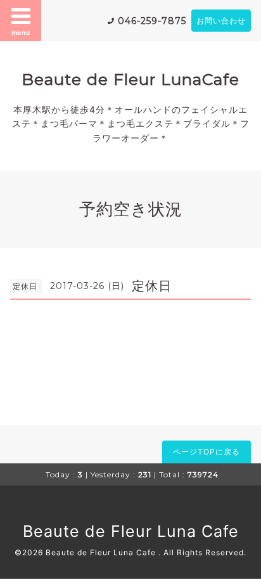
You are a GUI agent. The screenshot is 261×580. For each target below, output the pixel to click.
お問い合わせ (221, 20)
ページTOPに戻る (206, 451)
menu (20, 32)
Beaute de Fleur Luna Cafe (131, 531)
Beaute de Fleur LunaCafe (130, 79)
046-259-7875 (152, 21)
